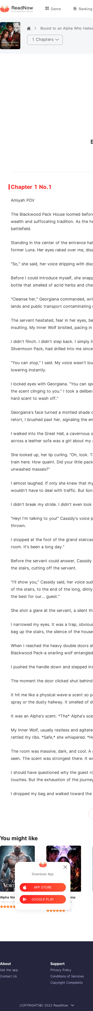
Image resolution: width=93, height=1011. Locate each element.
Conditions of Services (67, 976)
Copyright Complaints (66, 982)
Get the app (9, 970)
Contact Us (8, 976)
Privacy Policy (60, 970)
